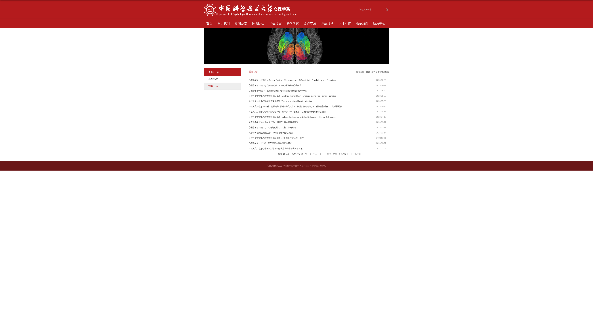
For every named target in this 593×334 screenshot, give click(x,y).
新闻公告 (241, 23)
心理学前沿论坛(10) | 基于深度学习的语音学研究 (270, 143)
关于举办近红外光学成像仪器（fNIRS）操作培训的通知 (273, 122)
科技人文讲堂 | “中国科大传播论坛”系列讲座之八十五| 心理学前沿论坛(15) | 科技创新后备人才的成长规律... (296, 106)
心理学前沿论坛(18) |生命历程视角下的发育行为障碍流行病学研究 (278, 91)
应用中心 (379, 23)
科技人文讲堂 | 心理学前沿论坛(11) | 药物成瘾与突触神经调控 (276, 138)
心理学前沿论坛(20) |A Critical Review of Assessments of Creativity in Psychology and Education (292, 80)
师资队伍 (258, 23)
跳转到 (358, 154)
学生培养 (275, 23)
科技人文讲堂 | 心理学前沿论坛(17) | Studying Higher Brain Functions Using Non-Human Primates (292, 96)
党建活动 (327, 23)
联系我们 (362, 23)
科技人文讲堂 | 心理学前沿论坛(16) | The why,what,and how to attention (280, 101)
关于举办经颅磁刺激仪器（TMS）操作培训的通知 (271, 133)
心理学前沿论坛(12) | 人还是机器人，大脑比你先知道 (272, 127)
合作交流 (310, 23)
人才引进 (345, 23)
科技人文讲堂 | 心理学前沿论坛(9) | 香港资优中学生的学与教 (276, 148)
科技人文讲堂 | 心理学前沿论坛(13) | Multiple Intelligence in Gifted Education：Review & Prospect (292, 117)
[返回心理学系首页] (250, 5)
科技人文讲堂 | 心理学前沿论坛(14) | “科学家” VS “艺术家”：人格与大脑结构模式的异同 (287, 112)
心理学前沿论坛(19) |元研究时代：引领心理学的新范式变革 (275, 85)
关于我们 (223, 23)
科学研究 (293, 23)
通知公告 (385, 72)
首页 (209, 23)
